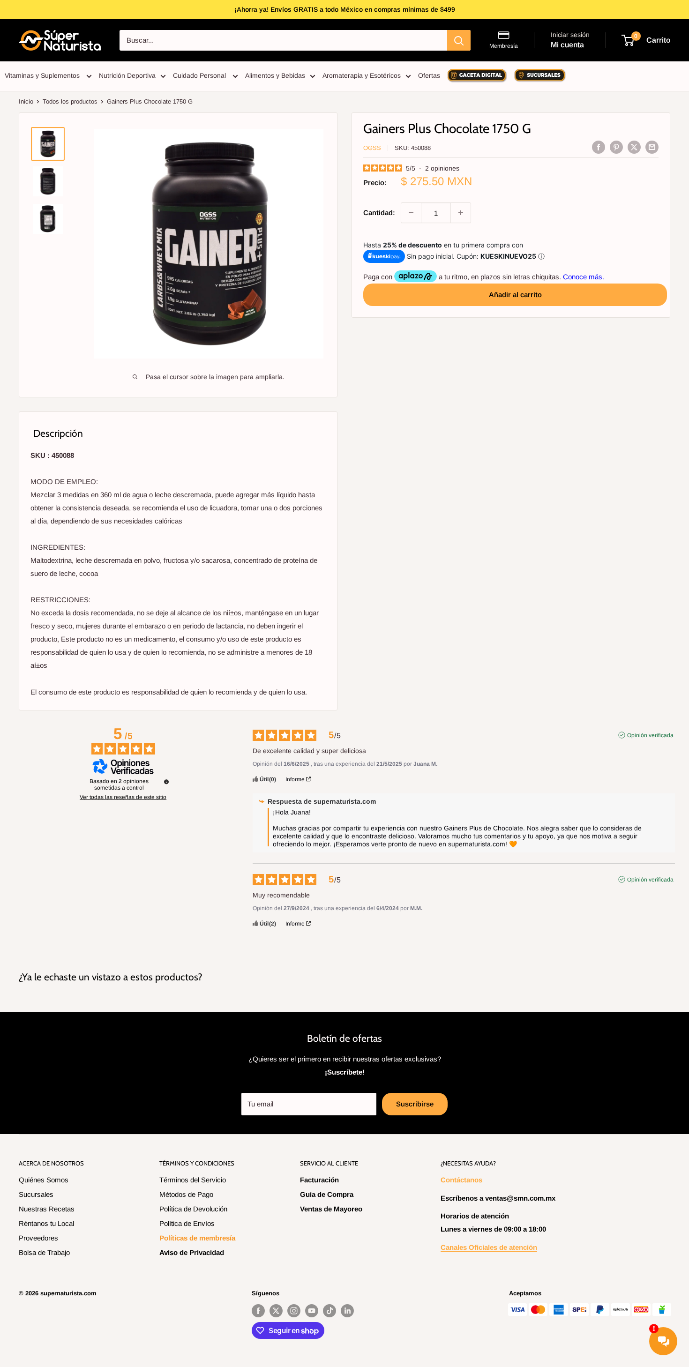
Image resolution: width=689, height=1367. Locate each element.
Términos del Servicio (192, 1180)
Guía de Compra (326, 1194)
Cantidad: (379, 213)
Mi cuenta (567, 45)
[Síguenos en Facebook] (258, 1310)
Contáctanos (461, 1180)
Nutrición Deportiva (127, 75)
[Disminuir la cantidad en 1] (411, 213)
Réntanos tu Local (46, 1223)
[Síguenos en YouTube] (311, 1310)
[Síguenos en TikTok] (329, 1310)
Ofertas (429, 75)
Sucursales (36, 1194)
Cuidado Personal (200, 75)
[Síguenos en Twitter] (276, 1310)
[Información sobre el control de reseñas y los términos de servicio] (166, 781)
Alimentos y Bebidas (275, 75)
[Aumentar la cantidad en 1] (461, 213)
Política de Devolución (193, 1209)
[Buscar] (459, 40)
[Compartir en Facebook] (598, 147)
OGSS (372, 147)
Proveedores (38, 1238)
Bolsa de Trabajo (44, 1252)
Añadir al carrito (515, 294)
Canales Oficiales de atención (489, 1247)
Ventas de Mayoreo (331, 1209)
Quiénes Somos (43, 1180)
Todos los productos (70, 101)
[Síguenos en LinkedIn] (347, 1310)
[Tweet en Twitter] (634, 147)
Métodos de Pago (186, 1194)
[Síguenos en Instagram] (293, 1310)
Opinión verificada (650, 735)
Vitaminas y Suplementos (43, 75)
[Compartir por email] (652, 147)
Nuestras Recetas (47, 1209)
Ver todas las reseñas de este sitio (123, 797)
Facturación (319, 1180)
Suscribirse (415, 1104)
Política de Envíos (187, 1223)
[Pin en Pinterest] (616, 147)
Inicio (26, 101)
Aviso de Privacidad (191, 1252)
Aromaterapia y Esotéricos (361, 75)
